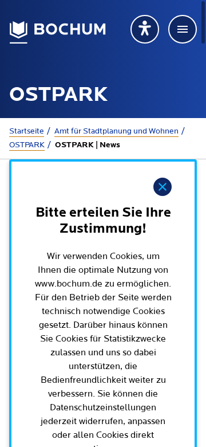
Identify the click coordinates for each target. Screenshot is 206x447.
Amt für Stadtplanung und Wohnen (116, 131)
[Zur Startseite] (57, 32)
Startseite (26, 131)
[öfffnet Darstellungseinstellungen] (144, 29)
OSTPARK (27, 145)
